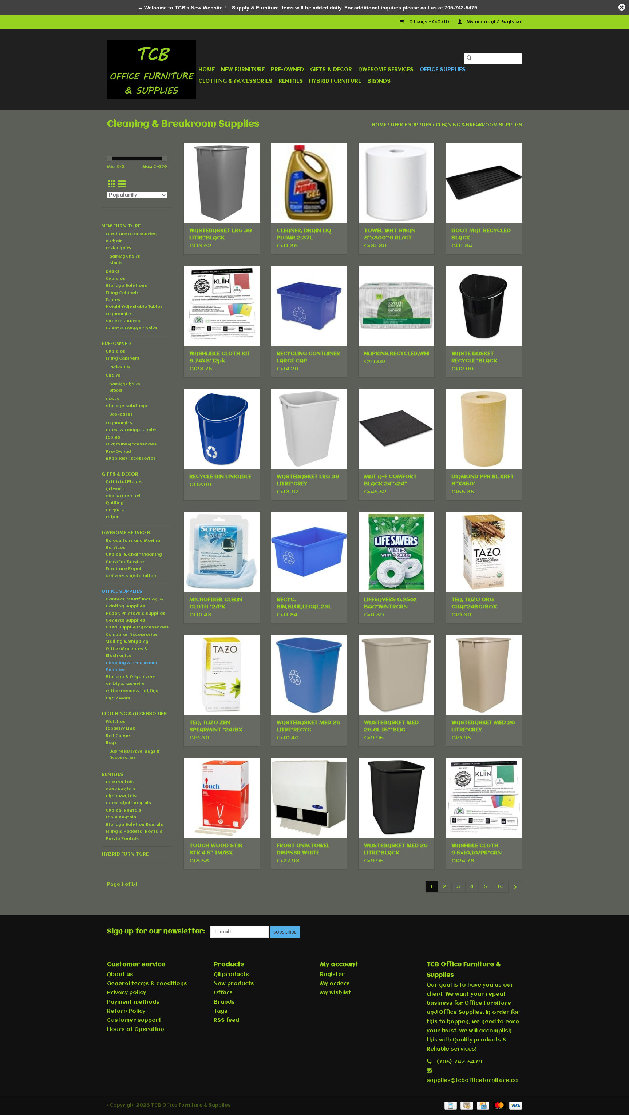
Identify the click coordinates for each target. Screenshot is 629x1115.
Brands (379, 81)
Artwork (115, 489)
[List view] (122, 185)
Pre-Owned (287, 69)
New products (234, 984)
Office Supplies (443, 69)
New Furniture (243, 69)
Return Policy (126, 1011)
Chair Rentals (121, 796)
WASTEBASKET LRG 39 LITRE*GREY (308, 480)
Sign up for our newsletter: (156, 931)
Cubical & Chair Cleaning (134, 554)
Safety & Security (125, 684)
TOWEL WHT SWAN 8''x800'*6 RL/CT (389, 234)
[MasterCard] (498, 1105)
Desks (112, 271)
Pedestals (119, 367)
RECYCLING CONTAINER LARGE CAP (308, 357)
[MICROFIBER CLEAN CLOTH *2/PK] (221, 552)
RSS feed (226, 1020)
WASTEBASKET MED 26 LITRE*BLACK (396, 849)
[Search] (469, 58)
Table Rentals (121, 817)
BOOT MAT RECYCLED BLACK (481, 234)
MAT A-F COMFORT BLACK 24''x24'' (390, 480)
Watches (115, 721)
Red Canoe (118, 736)
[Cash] (466, 1105)
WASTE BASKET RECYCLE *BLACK (474, 357)
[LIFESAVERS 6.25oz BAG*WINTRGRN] (396, 552)
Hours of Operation (135, 1029)
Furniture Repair (124, 569)
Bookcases (121, 415)
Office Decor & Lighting (132, 691)
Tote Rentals (120, 782)
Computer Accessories (132, 634)
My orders (335, 984)
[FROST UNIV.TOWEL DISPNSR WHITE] (309, 798)
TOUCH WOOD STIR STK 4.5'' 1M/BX (215, 849)
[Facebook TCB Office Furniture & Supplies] (490, 932)
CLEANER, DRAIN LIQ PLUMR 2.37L (304, 234)
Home (206, 69)
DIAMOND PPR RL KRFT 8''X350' (482, 480)
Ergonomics (119, 314)
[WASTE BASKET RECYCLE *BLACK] (484, 306)
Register (332, 974)
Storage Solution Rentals (134, 824)
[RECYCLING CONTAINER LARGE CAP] (309, 306)
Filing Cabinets (122, 293)
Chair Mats (118, 698)
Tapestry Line (120, 728)
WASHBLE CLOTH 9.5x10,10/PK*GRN (476, 849)
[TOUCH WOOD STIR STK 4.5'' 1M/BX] (221, 798)
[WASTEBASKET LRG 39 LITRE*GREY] (309, 429)
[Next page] (515, 887)
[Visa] (514, 1105)
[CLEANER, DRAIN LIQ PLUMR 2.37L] (309, 183)
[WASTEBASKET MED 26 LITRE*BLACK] (396, 798)
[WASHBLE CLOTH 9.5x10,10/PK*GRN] (484, 798)
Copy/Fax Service (125, 562)
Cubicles (115, 279)
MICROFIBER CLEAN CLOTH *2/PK (215, 603)
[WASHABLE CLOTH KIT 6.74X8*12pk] (221, 306)
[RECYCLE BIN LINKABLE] (221, 429)
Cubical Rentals (123, 810)
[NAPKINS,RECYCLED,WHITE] (396, 306)
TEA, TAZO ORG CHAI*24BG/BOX (474, 603)
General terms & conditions (147, 984)
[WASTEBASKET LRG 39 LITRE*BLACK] (221, 183)
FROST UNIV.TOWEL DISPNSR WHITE (303, 849)
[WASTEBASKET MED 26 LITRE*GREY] (484, 675)
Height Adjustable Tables (134, 307)
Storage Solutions (126, 285)
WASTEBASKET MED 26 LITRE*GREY (483, 726)
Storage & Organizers (130, 677)
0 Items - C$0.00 (429, 22)
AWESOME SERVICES (386, 69)
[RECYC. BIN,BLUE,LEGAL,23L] (309, 552)
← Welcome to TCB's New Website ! (182, 8)
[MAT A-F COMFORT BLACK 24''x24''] (396, 429)
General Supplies (125, 620)
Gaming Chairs (124, 257)
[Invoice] (450, 1105)
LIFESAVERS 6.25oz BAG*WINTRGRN (390, 603)
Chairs (113, 375)
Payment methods (133, 1002)
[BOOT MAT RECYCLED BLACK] (484, 183)
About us (120, 974)
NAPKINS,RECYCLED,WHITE (396, 354)
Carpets (115, 510)
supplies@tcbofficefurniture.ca (472, 1080)
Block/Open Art (123, 496)
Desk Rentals (120, 789)
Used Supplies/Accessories (137, 627)
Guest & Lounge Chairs (131, 328)
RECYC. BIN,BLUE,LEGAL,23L (304, 603)
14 (500, 886)
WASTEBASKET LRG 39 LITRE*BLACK (220, 234)
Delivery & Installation (131, 576)
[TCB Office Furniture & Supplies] (151, 69)
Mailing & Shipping (127, 641)
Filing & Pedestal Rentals (134, 831)
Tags (221, 1011)
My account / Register (494, 22)
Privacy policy (126, 993)
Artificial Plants (124, 482)
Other (112, 517)
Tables (113, 300)
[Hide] (621, 7)
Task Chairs (118, 248)
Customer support (134, 1020)
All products (231, 974)
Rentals (290, 81)
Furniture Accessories (131, 234)
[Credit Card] (482, 1105)
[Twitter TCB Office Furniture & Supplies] (503, 932)
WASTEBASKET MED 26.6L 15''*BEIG (391, 726)
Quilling (115, 503)
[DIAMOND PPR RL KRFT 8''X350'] (484, 429)
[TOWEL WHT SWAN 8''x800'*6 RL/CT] (396, 183)
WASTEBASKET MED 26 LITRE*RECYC (308, 726)
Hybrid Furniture (335, 81)
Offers (223, 993)
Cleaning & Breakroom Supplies (479, 125)
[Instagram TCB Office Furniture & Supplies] (516, 932)
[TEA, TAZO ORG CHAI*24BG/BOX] (484, 552)
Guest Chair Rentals (128, 803)
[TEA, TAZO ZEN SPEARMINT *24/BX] (221, 675)
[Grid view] (112, 185)
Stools (115, 263)
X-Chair (114, 241)
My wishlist (335, 993)
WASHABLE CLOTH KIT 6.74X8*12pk (219, 357)
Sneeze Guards (123, 321)
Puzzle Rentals (122, 839)
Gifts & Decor (331, 69)
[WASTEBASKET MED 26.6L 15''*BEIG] (396, 675)
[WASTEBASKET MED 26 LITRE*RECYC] (309, 675)
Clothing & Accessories (235, 81)
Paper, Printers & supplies (135, 613)
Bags (111, 743)
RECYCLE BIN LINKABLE (220, 477)
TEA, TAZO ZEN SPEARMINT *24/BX (215, 726)
